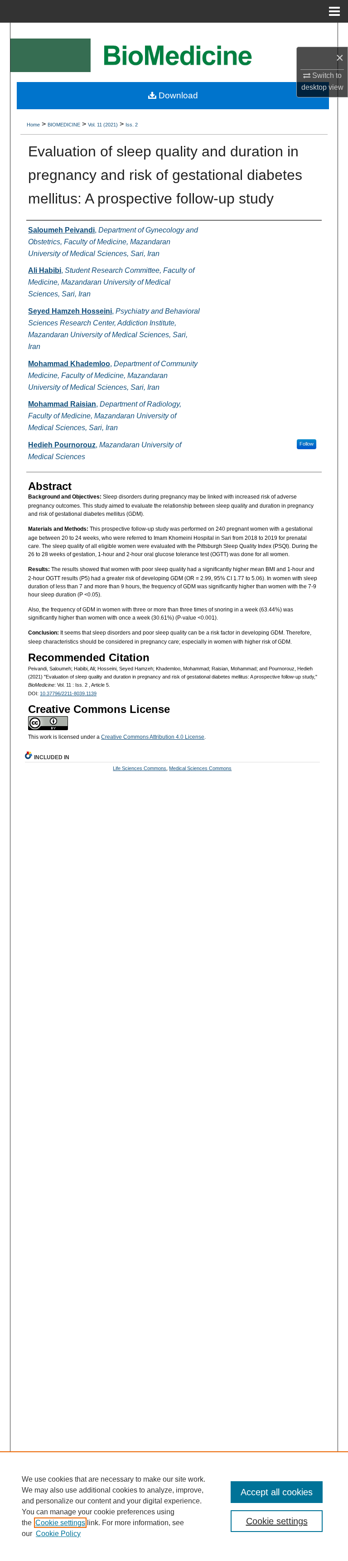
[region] (174, 1506)
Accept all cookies (277, 1492)
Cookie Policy (58, 1533)
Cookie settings (60, 1523)
